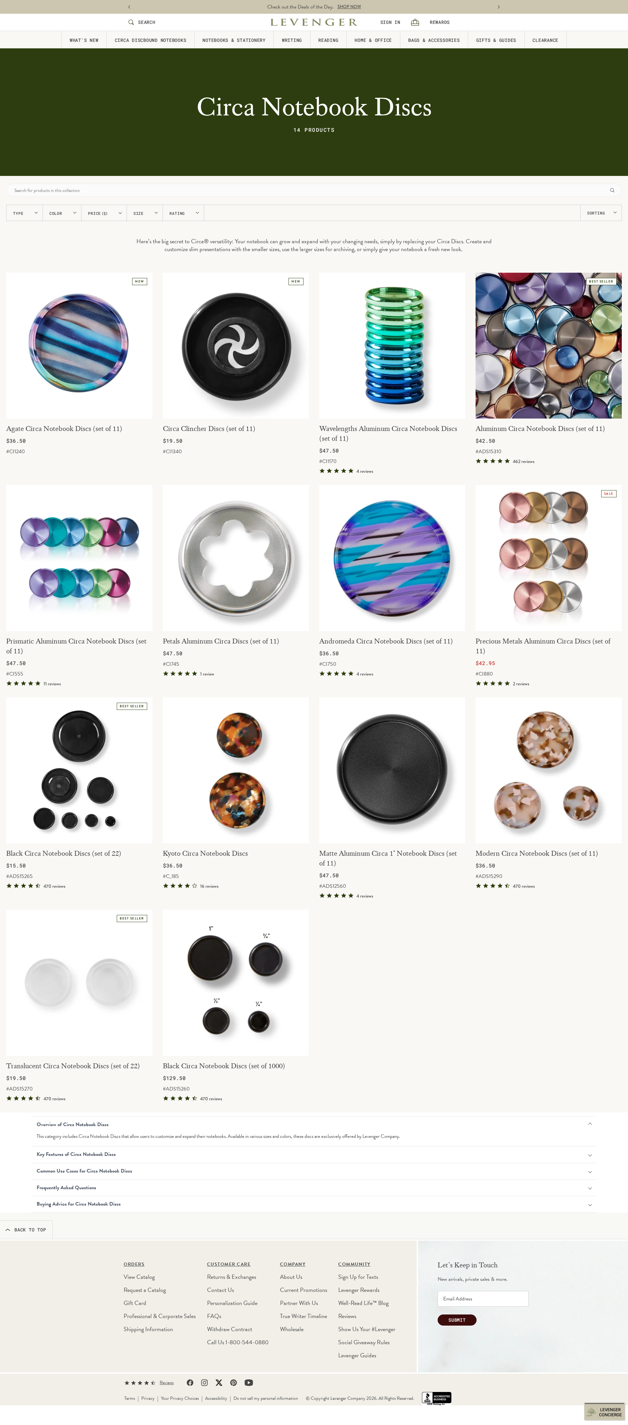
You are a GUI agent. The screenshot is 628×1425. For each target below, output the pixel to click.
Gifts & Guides (496, 40)
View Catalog (139, 1276)
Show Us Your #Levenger (366, 1329)
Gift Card (135, 1302)
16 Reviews (209, 886)
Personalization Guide (232, 1302)
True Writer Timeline (303, 1316)
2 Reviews (521, 683)
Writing (292, 40)
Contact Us (220, 1289)
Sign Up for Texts (358, 1276)
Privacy (148, 1398)
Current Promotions (303, 1289)
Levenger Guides (357, 1355)
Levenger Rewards (358, 1289)
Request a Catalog (145, 1289)
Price (98, 213)
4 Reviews (365, 471)
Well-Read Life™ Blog (363, 1302)
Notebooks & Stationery (234, 40)
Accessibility (216, 1398)
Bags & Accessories (434, 40)
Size (138, 213)
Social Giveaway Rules (364, 1342)
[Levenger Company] (314, 22)
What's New (84, 40)
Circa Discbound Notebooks (150, 40)
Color (55, 213)
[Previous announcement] (129, 7)
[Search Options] (615, 190)
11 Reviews (52, 683)
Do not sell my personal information (266, 1398)
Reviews (347, 1316)
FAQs (214, 1316)
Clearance (545, 40)
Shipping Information (148, 1329)
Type (18, 213)
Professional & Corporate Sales (160, 1316)
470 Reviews (54, 886)
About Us (291, 1276)
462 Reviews (523, 461)
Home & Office (373, 40)
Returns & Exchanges (231, 1276)
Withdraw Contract (229, 1329)
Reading (328, 40)
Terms (129, 1398)
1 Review (207, 674)
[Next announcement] (499, 7)
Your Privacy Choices (180, 1398)
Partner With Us (299, 1302)
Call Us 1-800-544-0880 (238, 1342)
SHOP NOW (349, 7)
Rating (177, 213)
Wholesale (292, 1329)
